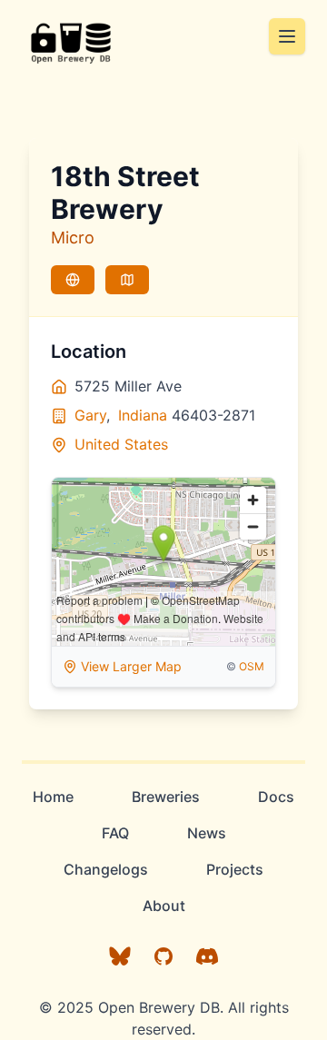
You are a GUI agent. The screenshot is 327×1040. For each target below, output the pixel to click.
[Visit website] (72, 279)
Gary (90, 415)
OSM (251, 666)
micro (72, 237)
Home (53, 796)
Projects (234, 869)
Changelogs (106, 869)
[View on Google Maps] (127, 279)
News (206, 833)
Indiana (142, 415)
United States (121, 444)
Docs (276, 796)
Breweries (166, 796)
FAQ (115, 833)
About (164, 905)
